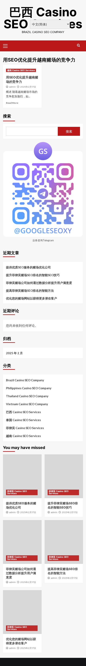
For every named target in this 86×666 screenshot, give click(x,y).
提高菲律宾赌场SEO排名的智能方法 (30, 290)
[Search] (78, 45)
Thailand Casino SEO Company (27, 396)
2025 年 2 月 (14, 353)
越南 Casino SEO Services (21, 70)
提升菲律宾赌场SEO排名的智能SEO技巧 (33, 275)
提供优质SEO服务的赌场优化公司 (28, 267)
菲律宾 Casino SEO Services (25, 428)
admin (12, 86)
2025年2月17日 (28, 86)
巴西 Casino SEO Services (43, 18)
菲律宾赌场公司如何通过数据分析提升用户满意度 (39, 283)
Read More (12, 102)
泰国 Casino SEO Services (23, 420)
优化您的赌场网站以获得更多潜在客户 (31, 298)
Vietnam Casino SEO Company (27, 404)
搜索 (7, 116)
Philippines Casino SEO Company (28, 388)
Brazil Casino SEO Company (25, 380)
